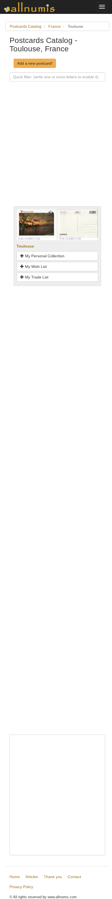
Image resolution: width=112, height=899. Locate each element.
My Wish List (35, 266)
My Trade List (36, 277)
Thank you (53, 877)
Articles (32, 877)
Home (15, 877)
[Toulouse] (37, 224)
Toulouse (25, 246)
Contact (74, 877)
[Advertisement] (56, 150)
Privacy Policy (21, 887)
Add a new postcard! (34, 63)
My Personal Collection (44, 256)
